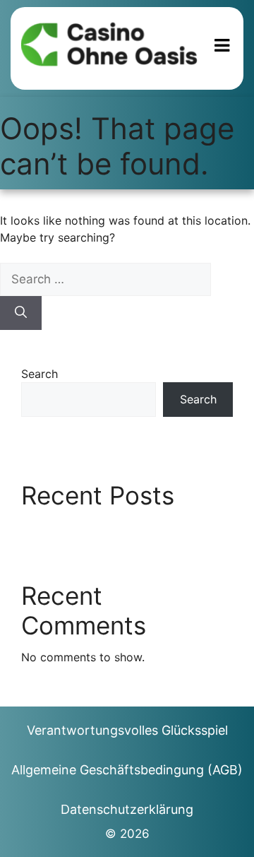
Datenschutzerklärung (127, 809)
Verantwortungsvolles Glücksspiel (127, 730)
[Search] (21, 313)
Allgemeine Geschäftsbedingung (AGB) (127, 769)
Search (39, 374)
